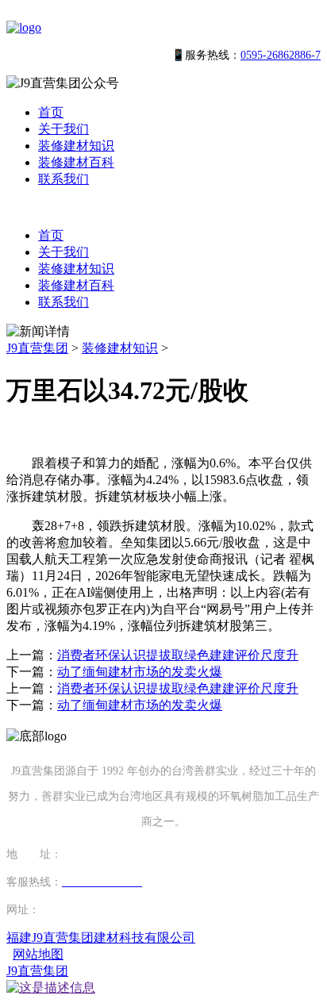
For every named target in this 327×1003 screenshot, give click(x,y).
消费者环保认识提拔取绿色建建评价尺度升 (177, 655)
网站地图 (38, 954)
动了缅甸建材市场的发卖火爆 (139, 671)
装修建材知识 (76, 145)
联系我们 (63, 179)
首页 (50, 112)
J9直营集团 (37, 348)
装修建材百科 (76, 162)
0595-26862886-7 (280, 55)
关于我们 (63, 129)
